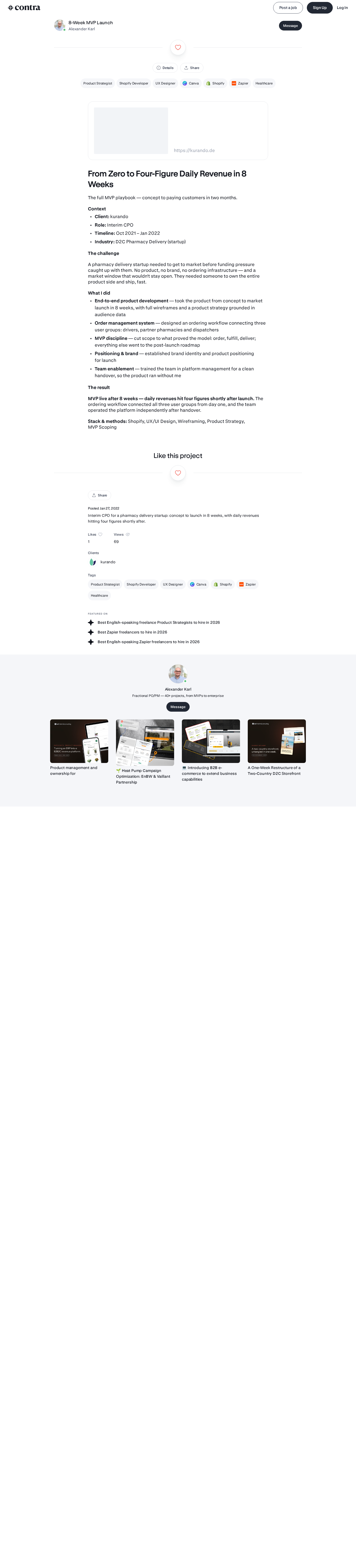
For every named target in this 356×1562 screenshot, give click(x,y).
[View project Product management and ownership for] (79, 741)
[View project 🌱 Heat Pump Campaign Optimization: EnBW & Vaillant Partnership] (145, 742)
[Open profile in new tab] (60, 25)
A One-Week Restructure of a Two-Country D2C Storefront (274, 771)
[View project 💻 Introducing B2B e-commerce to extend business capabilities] (211, 741)
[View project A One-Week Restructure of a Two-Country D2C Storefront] (277, 741)
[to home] (24, 8)
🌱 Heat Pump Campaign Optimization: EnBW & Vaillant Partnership (143, 776)
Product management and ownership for (73, 771)
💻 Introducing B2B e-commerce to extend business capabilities (209, 773)
